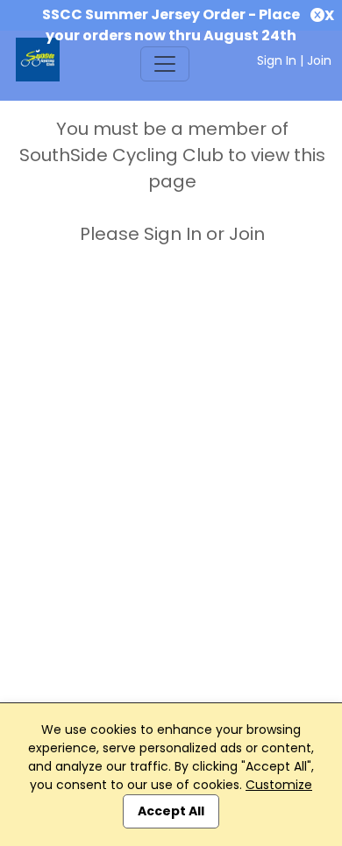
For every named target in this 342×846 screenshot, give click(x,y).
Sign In (276, 60)
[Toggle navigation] (164, 63)
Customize (279, 784)
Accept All (171, 811)
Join (319, 60)
